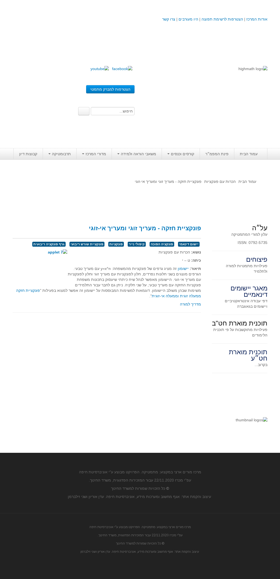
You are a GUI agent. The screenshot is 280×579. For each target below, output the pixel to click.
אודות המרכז (256, 19)
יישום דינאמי (189, 244)
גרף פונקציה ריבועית (49, 244)
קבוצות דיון (28, 154)
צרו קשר (168, 19)
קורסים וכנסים (182, 154)
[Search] (83, 111)
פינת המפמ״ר (217, 154)
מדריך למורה (190, 304)
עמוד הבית (249, 154)
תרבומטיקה (61, 154)
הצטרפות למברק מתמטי (110, 89)
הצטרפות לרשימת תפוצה (221, 19)
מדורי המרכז (96, 154)
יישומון (183, 268)
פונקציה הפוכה (162, 244)
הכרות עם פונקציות (220, 181)
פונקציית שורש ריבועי (87, 244)
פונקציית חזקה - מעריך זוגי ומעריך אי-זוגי (145, 228)
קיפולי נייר (137, 244)
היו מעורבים (188, 19)
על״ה (259, 228)
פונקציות (116, 244)
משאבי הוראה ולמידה (138, 154)
